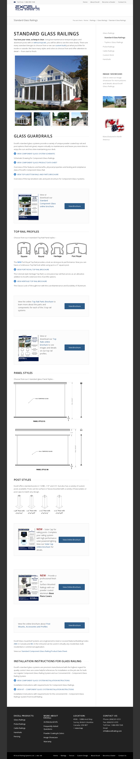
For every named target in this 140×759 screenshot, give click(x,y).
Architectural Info (51, 722)
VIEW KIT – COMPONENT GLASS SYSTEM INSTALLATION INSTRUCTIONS (45, 689)
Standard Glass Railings (26, 20)
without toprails (39, 42)
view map (79, 728)
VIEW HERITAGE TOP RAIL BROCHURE (32, 281)
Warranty (47, 741)
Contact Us (122, 2)
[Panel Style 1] (51, 82)
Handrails (107, 59)
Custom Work (108, 55)
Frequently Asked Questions (51, 727)
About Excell (94, 2)
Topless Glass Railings (113, 42)
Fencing (17, 736)
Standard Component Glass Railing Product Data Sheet (44, 651)
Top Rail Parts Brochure (42, 301)
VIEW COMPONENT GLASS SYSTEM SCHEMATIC (36, 153)
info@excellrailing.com (112, 731)
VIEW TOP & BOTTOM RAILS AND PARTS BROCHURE (38, 174)
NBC (16, 644)
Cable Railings (108, 51)
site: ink (39, 755)
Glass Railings (108, 33)
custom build (60, 45)
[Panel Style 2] (79, 119)
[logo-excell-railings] (29, 8)
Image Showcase (51, 737)
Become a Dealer (108, 2)
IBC (32, 644)
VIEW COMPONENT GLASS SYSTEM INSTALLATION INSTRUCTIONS (43, 680)
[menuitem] (85, 2)
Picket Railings (109, 46)
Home (85, 2)
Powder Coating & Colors (54, 733)
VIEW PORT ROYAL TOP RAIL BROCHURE (33, 269)
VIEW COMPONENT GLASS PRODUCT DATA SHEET (37, 162)
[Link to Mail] (15, 2)
